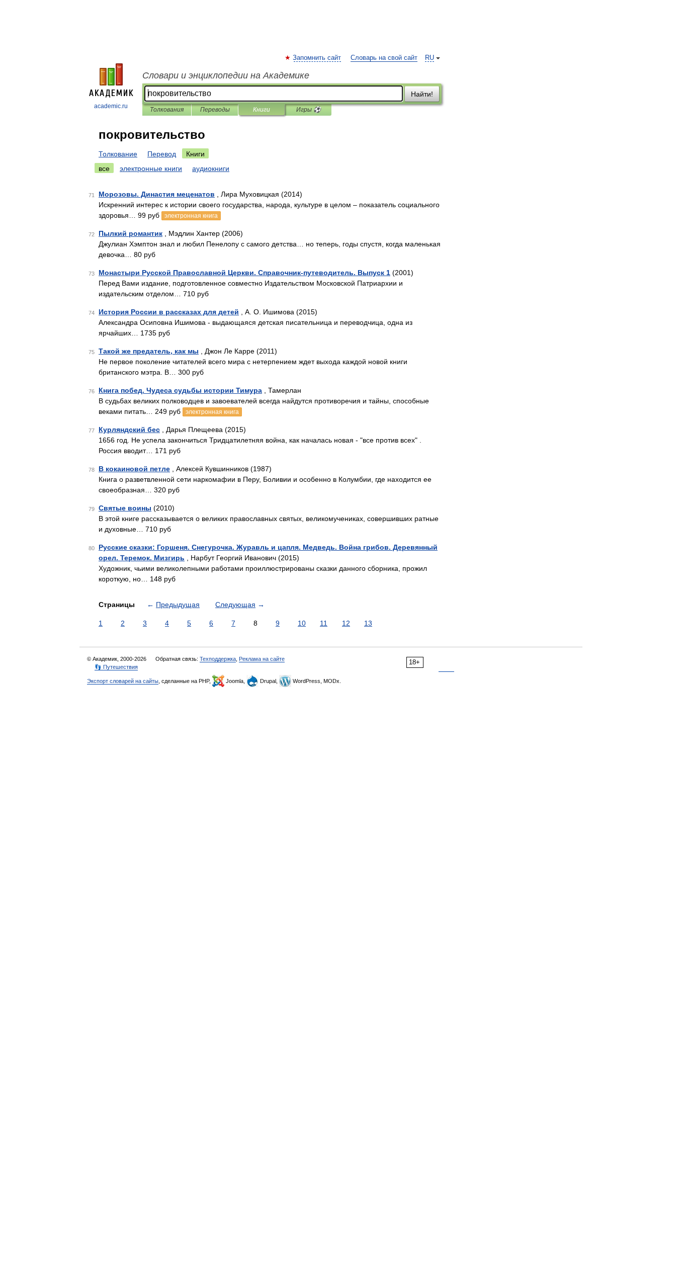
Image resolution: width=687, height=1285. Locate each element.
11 (323, 623)
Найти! (422, 94)
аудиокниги (210, 168)
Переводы (215, 109)
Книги (261, 109)
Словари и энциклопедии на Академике (225, 75)
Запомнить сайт (317, 57)
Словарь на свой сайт (384, 57)
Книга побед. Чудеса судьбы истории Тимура (180, 390)
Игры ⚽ (308, 109)
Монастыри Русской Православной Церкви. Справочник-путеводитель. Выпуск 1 (244, 273)
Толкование (118, 154)
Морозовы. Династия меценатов (157, 194)
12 (346, 623)
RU (429, 57)
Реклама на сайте (262, 659)
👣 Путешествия (116, 667)
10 (302, 623)
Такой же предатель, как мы (149, 351)
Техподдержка (218, 659)
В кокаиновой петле (134, 469)
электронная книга (191, 215)
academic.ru (111, 106)
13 (368, 623)
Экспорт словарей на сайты (122, 681)
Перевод (161, 154)
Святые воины (125, 508)
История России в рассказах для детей (169, 312)
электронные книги (151, 168)
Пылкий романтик (130, 233)
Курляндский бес (129, 429)
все (104, 168)
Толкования (167, 109)
